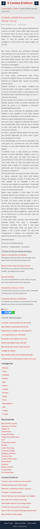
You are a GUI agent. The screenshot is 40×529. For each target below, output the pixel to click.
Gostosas (4, 464)
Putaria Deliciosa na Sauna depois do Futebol (18, 496)
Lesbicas (5, 389)
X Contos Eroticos (6, 8)
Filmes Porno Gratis (8, 442)
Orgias (4, 396)
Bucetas (4, 445)
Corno (4, 371)
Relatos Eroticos (7, 467)
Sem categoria (7, 403)
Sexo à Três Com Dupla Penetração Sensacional (18, 510)
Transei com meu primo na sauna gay (15, 507)
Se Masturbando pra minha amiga (14, 485)
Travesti (5, 414)
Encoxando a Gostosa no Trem (12, 288)
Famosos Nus (6, 470)
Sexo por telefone (7, 277)
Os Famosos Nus (7, 472)
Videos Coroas (8, 523)
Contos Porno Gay (7, 448)
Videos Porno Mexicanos (10, 437)
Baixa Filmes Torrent (9, 423)
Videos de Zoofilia (20, 523)
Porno (4, 400)
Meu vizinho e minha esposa (11, 514)
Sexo (4, 407)
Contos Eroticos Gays (9, 459)
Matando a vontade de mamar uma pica (16, 489)
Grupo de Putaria (7, 434)
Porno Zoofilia (31, 523)
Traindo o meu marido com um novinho (16, 481)
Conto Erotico (6, 431)
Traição (5, 410)
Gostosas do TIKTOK (8, 426)
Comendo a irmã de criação (11, 492)
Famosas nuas (6, 456)
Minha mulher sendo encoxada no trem (15, 266)
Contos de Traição (8, 451)
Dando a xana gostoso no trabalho (14, 255)
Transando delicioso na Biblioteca (14, 299)
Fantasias (5, 375)
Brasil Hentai (6, 461)
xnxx (3, 440)
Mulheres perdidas (8, 453)
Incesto (4, 386)
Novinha (5, 393)
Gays (4, 382)
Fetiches (16, 8)
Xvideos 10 (5, 429)
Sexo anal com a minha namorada (14, 500)
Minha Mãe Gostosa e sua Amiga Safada (16, 503)
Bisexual (5, 368)
